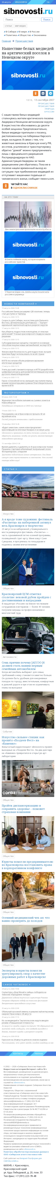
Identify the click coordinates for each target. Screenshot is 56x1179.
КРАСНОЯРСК (21, 2)
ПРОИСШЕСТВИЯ (46, 103)
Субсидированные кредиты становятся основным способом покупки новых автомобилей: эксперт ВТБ (26, 344)
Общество (25, 35)
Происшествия (24, 41)
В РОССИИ (49, 111)
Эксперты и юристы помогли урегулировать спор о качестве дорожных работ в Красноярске (24, 974)
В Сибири (11, 31)
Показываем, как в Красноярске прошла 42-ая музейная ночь (23, 415)
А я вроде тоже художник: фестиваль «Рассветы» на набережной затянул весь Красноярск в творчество (27, 522)
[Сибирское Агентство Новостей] (28, 10)
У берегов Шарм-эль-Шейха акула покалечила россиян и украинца (27, 293)
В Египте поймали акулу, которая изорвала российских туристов (25, 260)
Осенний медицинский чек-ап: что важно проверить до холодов (26, 919)
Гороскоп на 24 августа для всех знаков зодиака (24, 1039)
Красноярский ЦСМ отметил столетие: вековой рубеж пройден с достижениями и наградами (26, 597)
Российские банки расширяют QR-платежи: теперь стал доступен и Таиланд (26, 312)
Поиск (46, 19)
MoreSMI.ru (13, 1161)
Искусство (8, 513)
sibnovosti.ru (19, 1082)
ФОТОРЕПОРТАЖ (16, 392)
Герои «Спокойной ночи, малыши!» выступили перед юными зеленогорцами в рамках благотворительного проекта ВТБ (27, 383)
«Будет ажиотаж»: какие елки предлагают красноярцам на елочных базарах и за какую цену (26, 428)
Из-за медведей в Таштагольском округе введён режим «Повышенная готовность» (25, 1021)
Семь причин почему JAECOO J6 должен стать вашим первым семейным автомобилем (23, 666)
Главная (6, 41)
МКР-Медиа (20, 26)
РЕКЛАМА (39, 1053)
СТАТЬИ (10, 468)
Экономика (40, 35)
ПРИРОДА (49, 109)
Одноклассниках (25, 187)
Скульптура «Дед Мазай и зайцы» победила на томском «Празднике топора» (24, 993)
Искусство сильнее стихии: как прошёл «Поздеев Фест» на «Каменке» (23, 740)
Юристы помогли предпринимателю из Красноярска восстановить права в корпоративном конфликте (27, 865)
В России (34, 31)
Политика (11, 35)
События (7, 731)
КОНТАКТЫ (18, 1053)
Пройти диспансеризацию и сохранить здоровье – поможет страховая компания (23, 809)
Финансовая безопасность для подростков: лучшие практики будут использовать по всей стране (26, 352)
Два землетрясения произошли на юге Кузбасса (28, 229)
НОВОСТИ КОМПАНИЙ (20, 303)
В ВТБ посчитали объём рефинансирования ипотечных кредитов (23, 361)
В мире (23, 31)
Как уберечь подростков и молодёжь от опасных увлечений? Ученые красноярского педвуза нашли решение (26, 334)
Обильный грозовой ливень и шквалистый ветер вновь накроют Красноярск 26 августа (28, 1012)
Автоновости (9, 657)
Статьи (8, 26)
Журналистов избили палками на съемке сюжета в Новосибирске (26, 401)
